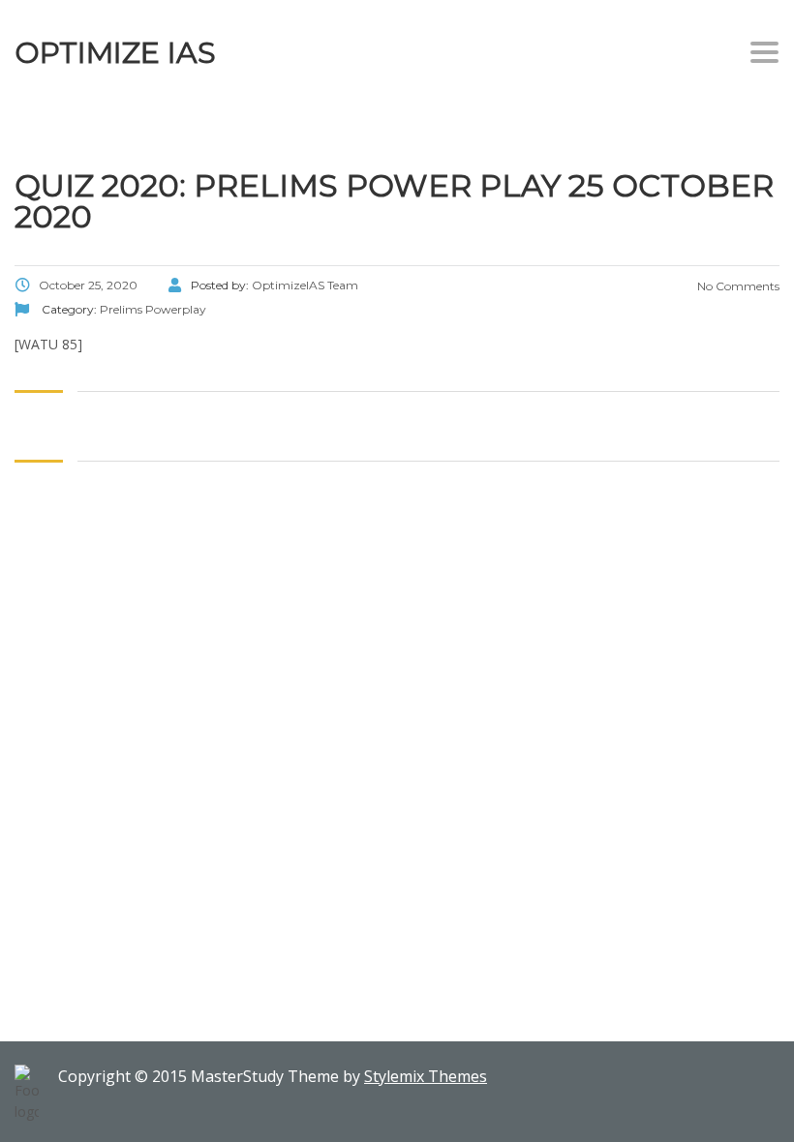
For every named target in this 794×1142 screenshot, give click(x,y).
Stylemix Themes (425, 1076)
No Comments (736, 286)
